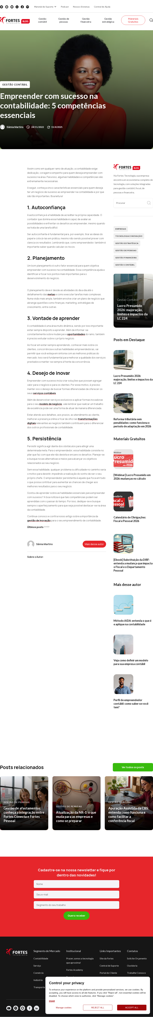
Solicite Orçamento (137, 958)
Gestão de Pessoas (125, 250)
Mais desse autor (94, 544)
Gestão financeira (86, 20)
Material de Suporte (43, 6)
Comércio (38, 972)
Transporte (39, 987)
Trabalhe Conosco (136, 972)
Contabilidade (40, 958)
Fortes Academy (74, 969)
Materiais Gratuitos (133, 20)
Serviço (37, 965)
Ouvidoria (132, 965)
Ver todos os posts (133, 767)
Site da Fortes (107, 958)
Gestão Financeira (126, 257)
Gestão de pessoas (63, 20)
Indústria (38, 980)
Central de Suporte (109, 965)
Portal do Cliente (108, 972)
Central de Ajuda (102, 6)
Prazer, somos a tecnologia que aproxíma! (80, 960)
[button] (45, 6)
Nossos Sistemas (81, 6)
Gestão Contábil (15, 84)
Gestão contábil (42, 20)
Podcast (65, 6)
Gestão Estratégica (127, 243)
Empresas (120, 229)
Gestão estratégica (108, 20)
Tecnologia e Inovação (128, 236)
